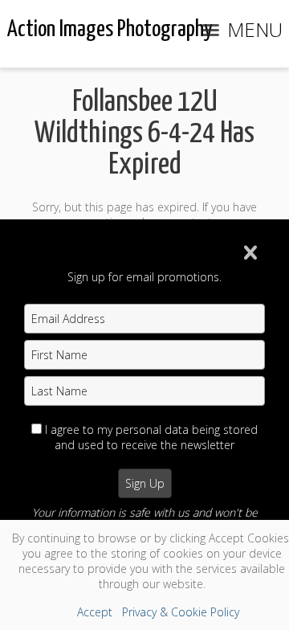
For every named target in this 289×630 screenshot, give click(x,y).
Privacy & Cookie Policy (180, 612)
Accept (94, 612)
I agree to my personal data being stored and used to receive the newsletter (151, 437)
